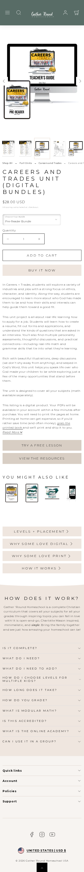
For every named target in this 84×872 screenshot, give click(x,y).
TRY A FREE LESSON (42, 445)
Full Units (26, 163)
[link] (65, 12)
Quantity (9, 230)
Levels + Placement (39, 531)
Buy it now (42, 270)
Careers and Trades (50, 163)
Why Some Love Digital (39, 544)
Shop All (8, 163)
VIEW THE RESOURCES (42, 458)
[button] (7, 12)
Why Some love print (39, 556)
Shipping (8, 207)
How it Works (39, 568)
